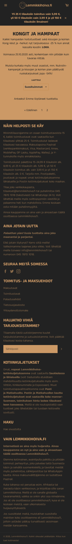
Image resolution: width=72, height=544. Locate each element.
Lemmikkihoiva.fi (19, 536)
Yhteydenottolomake (15, 311)
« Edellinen (30, 110)
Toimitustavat (11, 294)
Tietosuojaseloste (14, 305)
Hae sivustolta (12, 429)
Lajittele (36, 80)
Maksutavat (10, 288)
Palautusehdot (12, 299)
